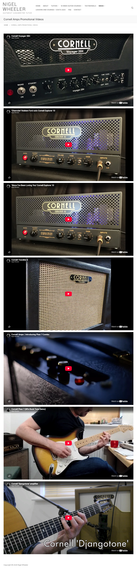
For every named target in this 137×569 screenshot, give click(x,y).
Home (6, 25)
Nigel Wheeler (14, 7)
